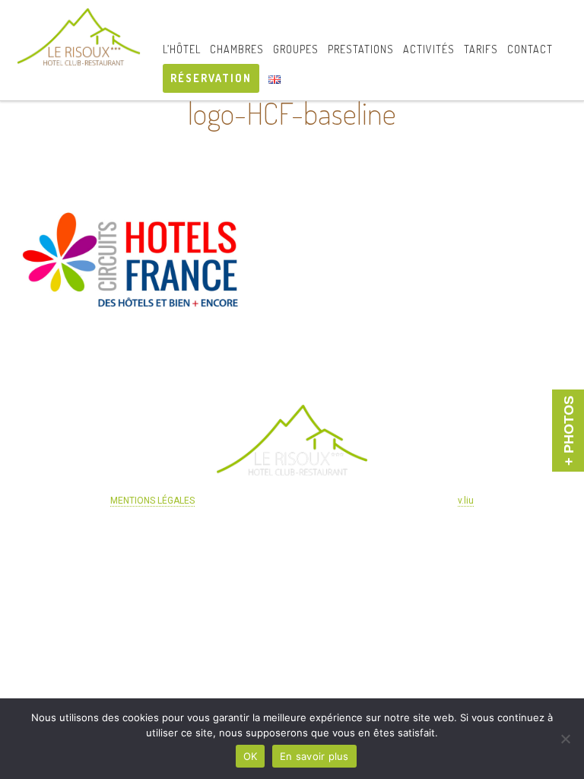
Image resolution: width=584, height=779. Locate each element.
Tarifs (481, 49)
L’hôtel (182, 49)
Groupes (296, 49)
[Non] (565, 738)
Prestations (361, 49)
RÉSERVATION (211, 78)
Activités (429, 49)
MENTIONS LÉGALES (152, 500)
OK (250, 756)
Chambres (237, 49)
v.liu (466, 500)
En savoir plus (314, 756)
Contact (530, 49)
